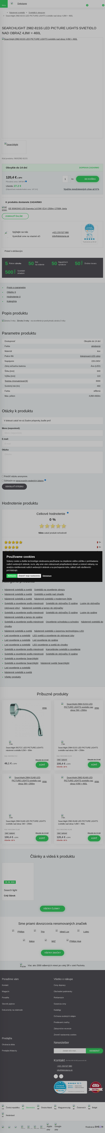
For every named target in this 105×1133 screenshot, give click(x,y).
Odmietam (47, 576)
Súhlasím (12, 576)
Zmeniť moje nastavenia (29, 576)
